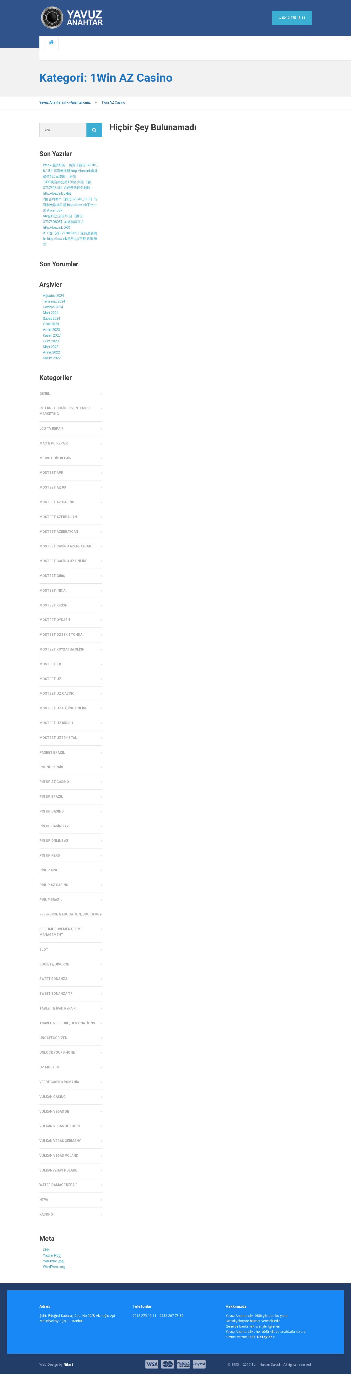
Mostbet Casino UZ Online (63, 561)
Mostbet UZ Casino (56, 693)
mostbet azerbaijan (58, 517)
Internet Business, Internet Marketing (65, 411)
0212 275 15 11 (293, 18)
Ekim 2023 (51, 341)
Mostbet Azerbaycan (58, 532)
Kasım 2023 (52, 335)
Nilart (68, 1364)
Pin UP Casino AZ (54, 826)
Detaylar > (266, 1336)
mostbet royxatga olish (62, 649)
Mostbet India (52, 590)
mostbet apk (51, 473)
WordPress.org (54, 1267)
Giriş (46, 1250)
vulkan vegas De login (59, 1126)
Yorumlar (53, 1261)
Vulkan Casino (52, 1097)
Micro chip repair (55, 458)
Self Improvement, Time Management (60, 932)
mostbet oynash (54, 620)
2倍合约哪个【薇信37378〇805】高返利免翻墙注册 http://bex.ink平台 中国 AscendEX (70, 204)
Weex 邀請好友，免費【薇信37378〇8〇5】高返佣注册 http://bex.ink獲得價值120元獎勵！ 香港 (70, 170)
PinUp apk (48, 870)
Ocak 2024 (51, 324)
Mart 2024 (50, 313)
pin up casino (51, 811)
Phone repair (51, 767)
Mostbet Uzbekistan (58, 738)
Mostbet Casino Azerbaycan (65, 546)
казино (46, 1214)
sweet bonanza (53, 979)
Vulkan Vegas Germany (60, 1141)
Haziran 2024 (53, 307)
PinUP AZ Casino (53, 885)
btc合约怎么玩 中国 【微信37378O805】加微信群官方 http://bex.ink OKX (63, 221)
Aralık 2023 (51, 330)
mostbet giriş (52, 576)
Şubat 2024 (51, 318)
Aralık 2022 (51, 352)
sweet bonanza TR (56, 993)
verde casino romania (59, 1082)
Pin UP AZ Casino (54, 782)
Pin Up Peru (49, 855)
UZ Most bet (50, 1067)
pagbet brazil (52, 752)
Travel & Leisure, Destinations (67, 1023)
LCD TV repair (51, 428)
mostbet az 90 (52, 487)
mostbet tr (50, 664)
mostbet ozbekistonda (60, 634)
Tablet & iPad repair (57, 1008)
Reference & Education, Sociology (70, 914)
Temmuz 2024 (54, 301)
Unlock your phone (57, 1052)
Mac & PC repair (53, 443)
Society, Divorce (54, 964)
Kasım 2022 (52, 358)
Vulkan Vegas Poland (58, 1155)
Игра (43, 1200)
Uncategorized (53, 1038)
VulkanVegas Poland (58, 1170)
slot (43, 949)
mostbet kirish (53, 605)
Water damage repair (58, 1185)
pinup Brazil (50, 900)
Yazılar (52, 1255)
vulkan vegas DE (54, 1111)
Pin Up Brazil (51, 796)
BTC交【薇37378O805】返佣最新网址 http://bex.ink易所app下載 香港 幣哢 (70, 239)
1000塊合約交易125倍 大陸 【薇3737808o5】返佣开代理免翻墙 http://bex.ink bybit (67, 187)
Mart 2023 (50, 347)
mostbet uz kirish (56, 723)
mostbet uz (50, 679)
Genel (44, 393)
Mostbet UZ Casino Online (63, 708)
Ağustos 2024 (53, 296)
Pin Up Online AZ (54, 841)
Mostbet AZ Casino (56, 502)
